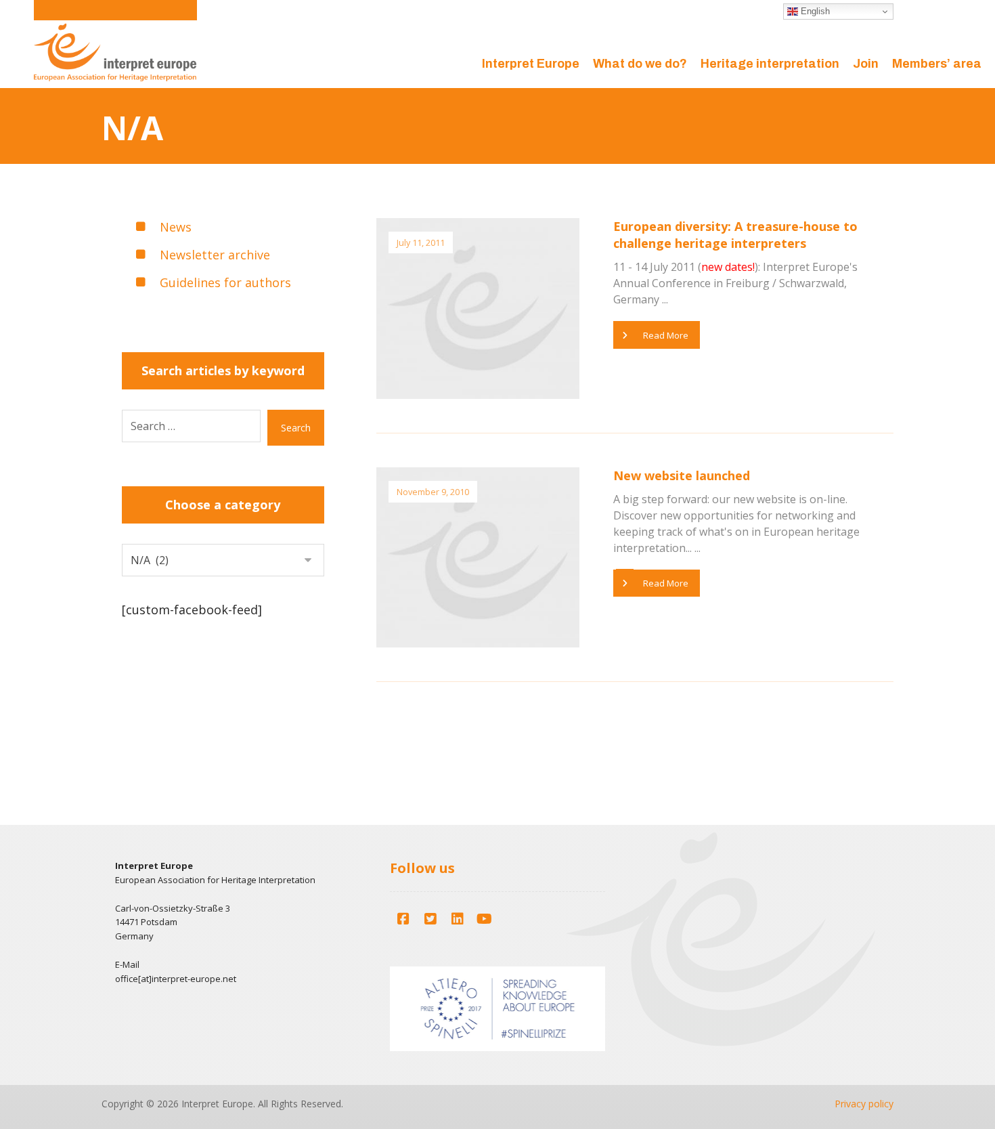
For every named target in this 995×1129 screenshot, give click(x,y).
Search (296, 427)
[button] (403, 919)
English (814, 11)
